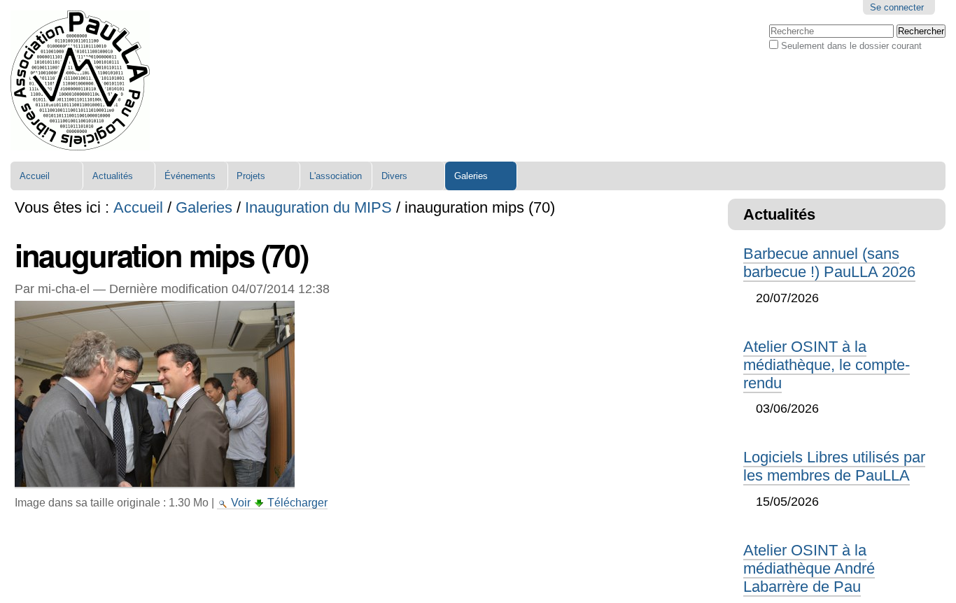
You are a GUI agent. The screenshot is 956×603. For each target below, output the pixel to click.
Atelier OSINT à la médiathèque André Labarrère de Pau (809, 568)
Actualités (112, 176)
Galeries (471, 176)
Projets (251, 176)
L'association (335, 176)
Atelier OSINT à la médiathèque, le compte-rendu (826, 365)
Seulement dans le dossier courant (851, 46)
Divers (394, 176)
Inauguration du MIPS (318, 207)
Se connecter (897, 7)
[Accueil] (80, 81)
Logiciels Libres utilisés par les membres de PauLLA (834, 466)
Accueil (35, 176)
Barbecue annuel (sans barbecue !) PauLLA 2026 (829, 263)
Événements (190, 176)
